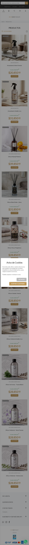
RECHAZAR (22, 279)
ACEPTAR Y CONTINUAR (18, 283)
